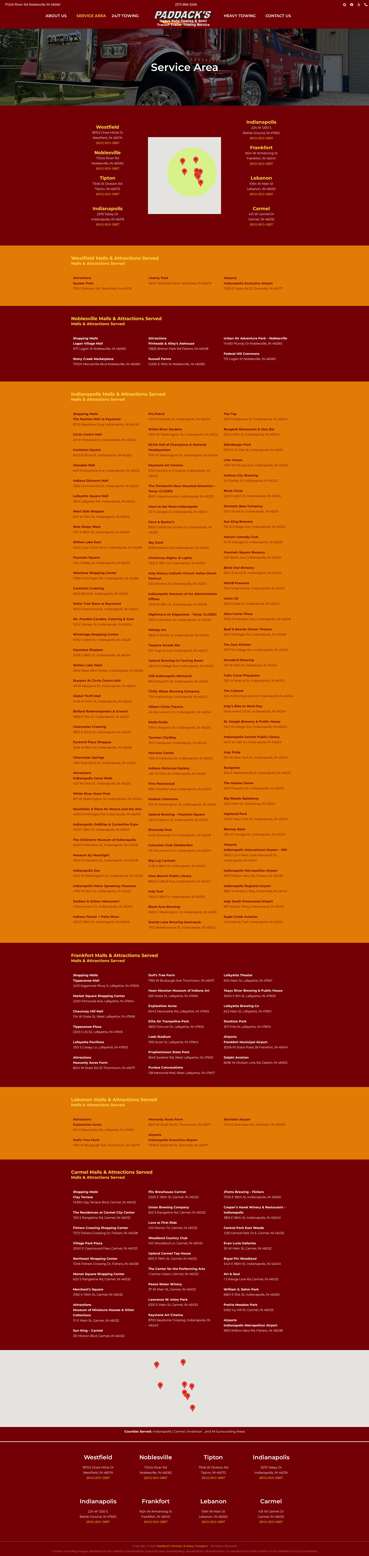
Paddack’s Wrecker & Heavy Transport (182, 1546)
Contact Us (278, 15)
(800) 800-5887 (186, 4)
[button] (58, 16)
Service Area (91, 15)
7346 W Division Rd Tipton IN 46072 (33, 4)
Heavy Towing (240, 15)
